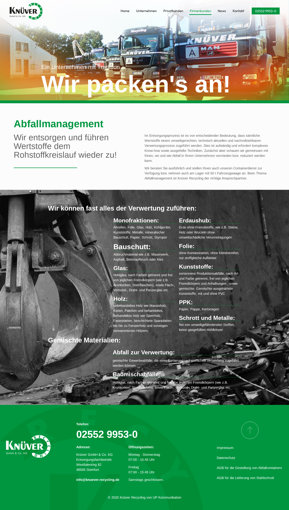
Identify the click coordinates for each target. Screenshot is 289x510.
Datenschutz (226, 458)
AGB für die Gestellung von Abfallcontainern (249, 468)
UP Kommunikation (167, 497)
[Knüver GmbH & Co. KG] (26, 11)
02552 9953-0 (265, 11)
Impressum (225, 448)
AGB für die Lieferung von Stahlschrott (245, 478)
